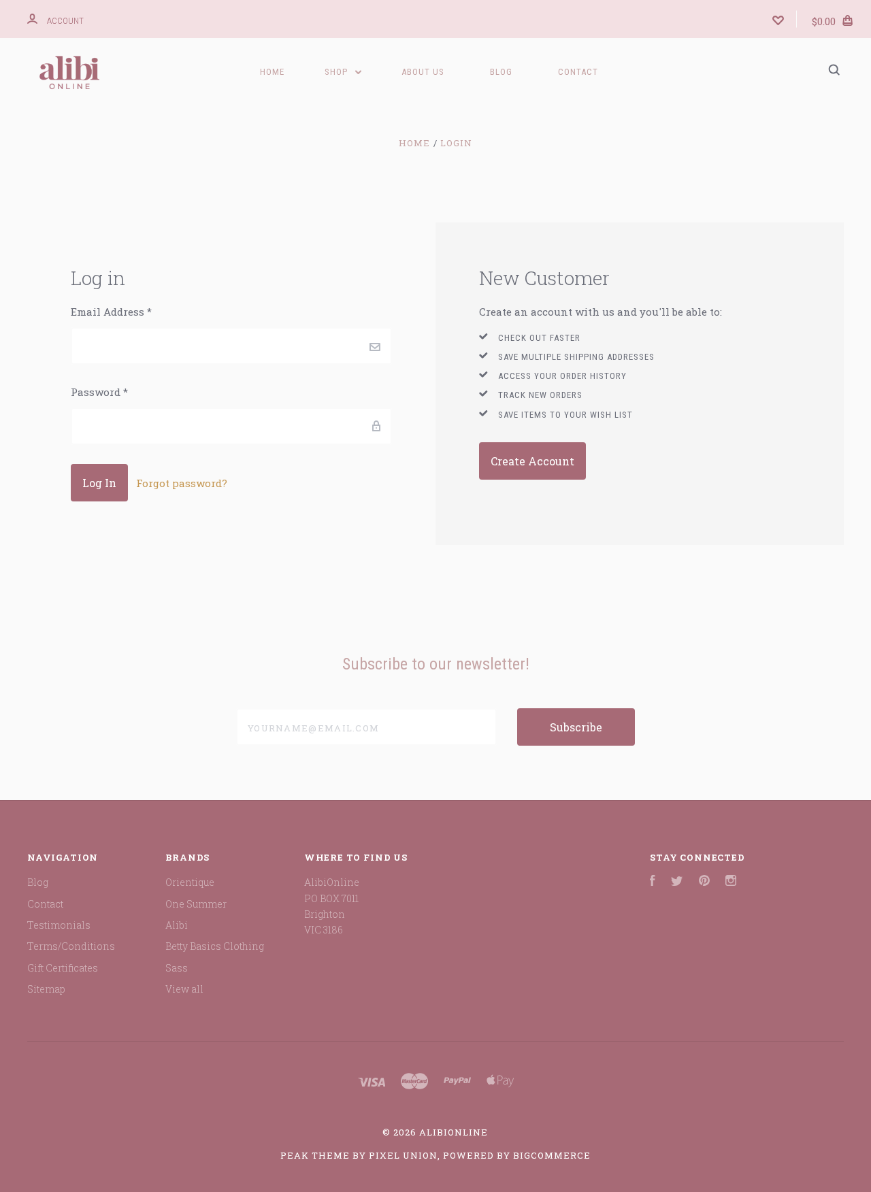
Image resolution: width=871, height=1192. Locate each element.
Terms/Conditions (71, 946)
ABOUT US (422, 72)
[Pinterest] (704, 882)
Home (272, 72)
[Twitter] (677, 882)
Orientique (189, 882)
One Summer (196, 903)
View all (184, 988)
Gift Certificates (62, 967)
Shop (337, 72)
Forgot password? (181, 483)
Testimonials (59, 924)
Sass (176, 967)
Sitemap (46, 988)
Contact (578, 72)
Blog (501, 72)
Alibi (176, 924)
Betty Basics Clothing (214, 946)
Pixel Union (403, 1155)
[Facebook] (652, 882)
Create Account (532, 461)
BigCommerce (552, 1155)
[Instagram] (730, 882)
